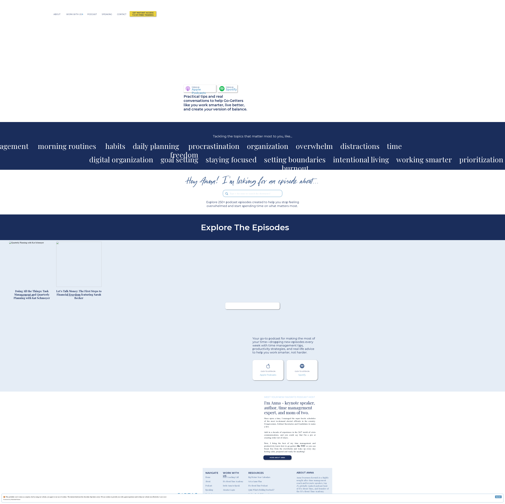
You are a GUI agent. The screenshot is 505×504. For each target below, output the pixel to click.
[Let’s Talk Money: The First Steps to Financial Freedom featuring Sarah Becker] (79, 264)
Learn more (162, 497)
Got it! (498, 497)
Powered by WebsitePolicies (11, 499)
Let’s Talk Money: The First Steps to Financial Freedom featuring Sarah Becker (79, 294)
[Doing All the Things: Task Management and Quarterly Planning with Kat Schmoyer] (31, 264)
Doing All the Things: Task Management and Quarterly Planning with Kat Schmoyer (32, 294)
